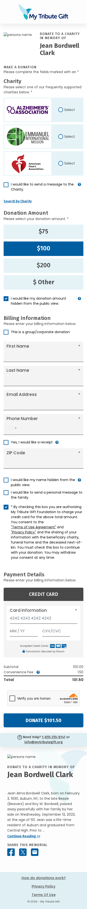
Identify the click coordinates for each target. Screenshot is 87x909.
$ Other (43, 282)
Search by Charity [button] (18, 201)
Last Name (18, 370)
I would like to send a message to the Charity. (42, 187)
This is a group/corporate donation (40, 332)
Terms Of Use (44, 894)
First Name (18, 346)
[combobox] (12, 428)
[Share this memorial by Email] (34, 852)
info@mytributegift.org (43, 742)
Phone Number (22, 418)
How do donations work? (44, 877)
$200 (44, 265)
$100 (43, 248)
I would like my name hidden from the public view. (43, 482)
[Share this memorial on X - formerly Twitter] (22, 852)
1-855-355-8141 (53, 737)
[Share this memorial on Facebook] (11, 852)
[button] (79, 189)
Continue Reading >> (23, 836)
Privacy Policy (43, 886)
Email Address (22, 394)
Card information (28, 610)
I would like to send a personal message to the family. (46, 495)
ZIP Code (16, 453)
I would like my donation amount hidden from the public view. (38, 301)
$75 (43, 231)
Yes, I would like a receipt (32, 442)
